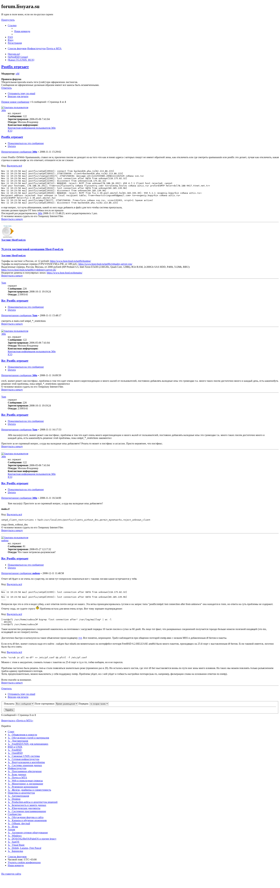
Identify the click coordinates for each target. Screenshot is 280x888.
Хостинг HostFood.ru (13, 240)
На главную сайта (11, 873)
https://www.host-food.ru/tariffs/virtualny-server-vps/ (105, 264)
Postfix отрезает (15, 67)
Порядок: (84, 703)
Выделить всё (14, 165)
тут (80, 637)
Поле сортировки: (45, 703)
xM (17, 73)
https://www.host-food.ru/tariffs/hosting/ (70, 261)
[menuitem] (22, 31)
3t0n (3, 110)
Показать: (9, 703)
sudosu (4, 540)
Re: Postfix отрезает (14, 300)
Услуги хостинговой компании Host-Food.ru (32, 249)
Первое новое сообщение (15, 102)
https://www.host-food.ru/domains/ (64, 272)
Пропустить (8, 20)
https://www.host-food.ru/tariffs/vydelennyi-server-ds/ (28, 269)
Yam (3, 282)
